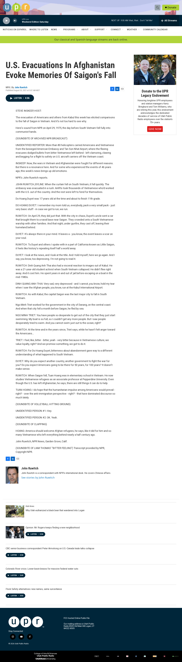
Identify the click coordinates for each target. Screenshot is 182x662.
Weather (132, 29)
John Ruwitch (21, 87)
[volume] (15, 20)
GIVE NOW (155, 129)
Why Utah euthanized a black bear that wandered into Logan (55, 510)
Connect (116, 29)
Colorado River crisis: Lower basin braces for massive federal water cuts (42, 568)
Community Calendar (155, 29)
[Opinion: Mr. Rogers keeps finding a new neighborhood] (15, 532)
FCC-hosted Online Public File (77, 618)
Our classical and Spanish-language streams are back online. (91, 39)
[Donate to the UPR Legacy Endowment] (155, 70)
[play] (6, 20)
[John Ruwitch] (12, 475)
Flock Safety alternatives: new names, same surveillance (34, 589)
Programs (69, 29)
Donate (171, 7)
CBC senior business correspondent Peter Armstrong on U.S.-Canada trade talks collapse (50, 548)
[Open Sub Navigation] (59, 29)
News (54, 29)
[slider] (19, 20)
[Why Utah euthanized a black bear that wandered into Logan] (15, 511)
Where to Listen (38, 29)
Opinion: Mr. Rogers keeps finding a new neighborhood (53, 527)
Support (100, 29)
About (85, 29)
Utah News (30, 506)
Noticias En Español (15, 29)
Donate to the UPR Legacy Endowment (155, 93)
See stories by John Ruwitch (38, 477)
